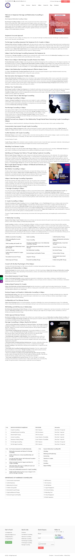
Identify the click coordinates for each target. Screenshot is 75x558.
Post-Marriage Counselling (27, 540)
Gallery (39, 5)
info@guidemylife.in (9, 536)
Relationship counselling (26, 538)
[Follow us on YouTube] (61, 531)
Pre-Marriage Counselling (27, 542)
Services (28, 5)
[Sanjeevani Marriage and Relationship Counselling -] (7, 5)
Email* (39, 538)
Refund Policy (67, 555)
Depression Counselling (26, 536)
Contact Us (45, 5)
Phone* (39, 533)
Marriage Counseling (26, 544)
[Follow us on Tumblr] (63, 531)
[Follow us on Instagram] (58, 531)
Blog (51, 5)
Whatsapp (9, 542)
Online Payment (65, 1)
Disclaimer (56, 5)
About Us (34, 5)
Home (23, 5)
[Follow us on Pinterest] (56, 531)
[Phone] (1, 281)
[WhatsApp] (1, 278)
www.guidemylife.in (9, 538)
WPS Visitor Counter (62, 538)
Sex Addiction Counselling (27, 534)
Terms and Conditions (59, 555)
